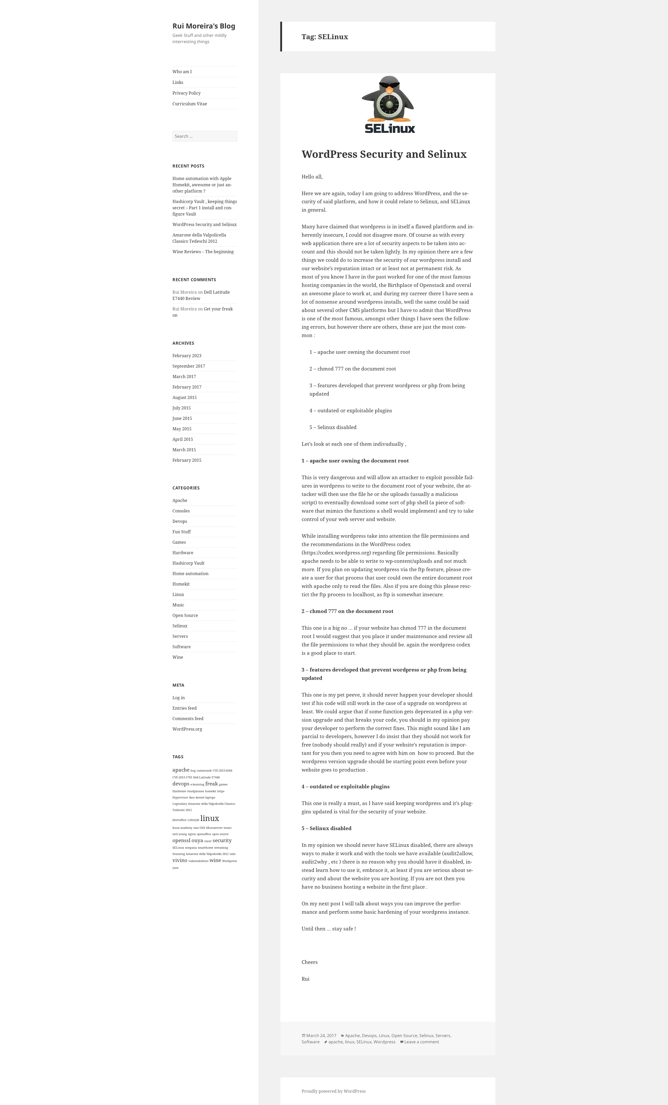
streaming (221, 847)
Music (178, 605)
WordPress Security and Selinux (204, 224)
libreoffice (179, 820)
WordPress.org (187, 729)
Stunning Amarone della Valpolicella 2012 (200, 854)
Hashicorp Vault (188, 563)
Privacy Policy (186, 93)
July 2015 (181, 408)
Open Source (185, 615)
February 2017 (186, 387)
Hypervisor (180, 797)
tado (233, 854)
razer (208, 841)
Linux (178, 594)
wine (215, 860)
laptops (210, 797)
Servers (180, 636)
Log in (178, 698)
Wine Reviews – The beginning (203, 251)
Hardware (182, 553)
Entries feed (184, 708)
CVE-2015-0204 (222, 770)
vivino (179, 860)
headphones (195, 791)
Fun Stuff (181, 532)
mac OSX (199, 828)
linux (209, 818)
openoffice (204, 834)
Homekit (181, 584)
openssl (181, 840)
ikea (192, 797)
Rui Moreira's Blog (203, 26)
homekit (210, 791)
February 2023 (186, 355)
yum (175, 868)
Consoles (181, 511)
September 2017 (188, 366)
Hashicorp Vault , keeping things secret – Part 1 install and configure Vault (204, 208)
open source (220, 834)
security (222, 840)
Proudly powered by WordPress (334, 1091)
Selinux (179, 626)
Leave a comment (421, 1042)
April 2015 (182, 439)
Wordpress (229, 861)
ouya (197, 840)
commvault (204, 770)
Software (181, 647)
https (220, 791)
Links (177, 82)
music (228, 828)
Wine (177, 657)
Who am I (182, 71)
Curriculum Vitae (189, 104)
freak (211, 783)
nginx (192, 834)
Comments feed (188, 718)
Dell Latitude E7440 (206, 777)
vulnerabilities (198, 861)
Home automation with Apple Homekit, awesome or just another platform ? (202, 185)
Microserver (214, 828)
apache (180, 769)
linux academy (182, 828)
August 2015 (184, 397)
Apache (179, 500)
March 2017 (184, 376)
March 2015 (184, 450)
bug (193, 770)
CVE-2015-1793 (182, 777)
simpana (191, 847)
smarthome (205, 847)
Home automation (190, 573)
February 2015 (186, 460)
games (223, 784)
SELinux (178, 847)
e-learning (197, 784)
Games (179, 542)
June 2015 (182, 418)
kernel (200, 797)
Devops (179, 521)
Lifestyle (193, 820)
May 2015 (182, 429)
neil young (179, 834)
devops (180, 783)
